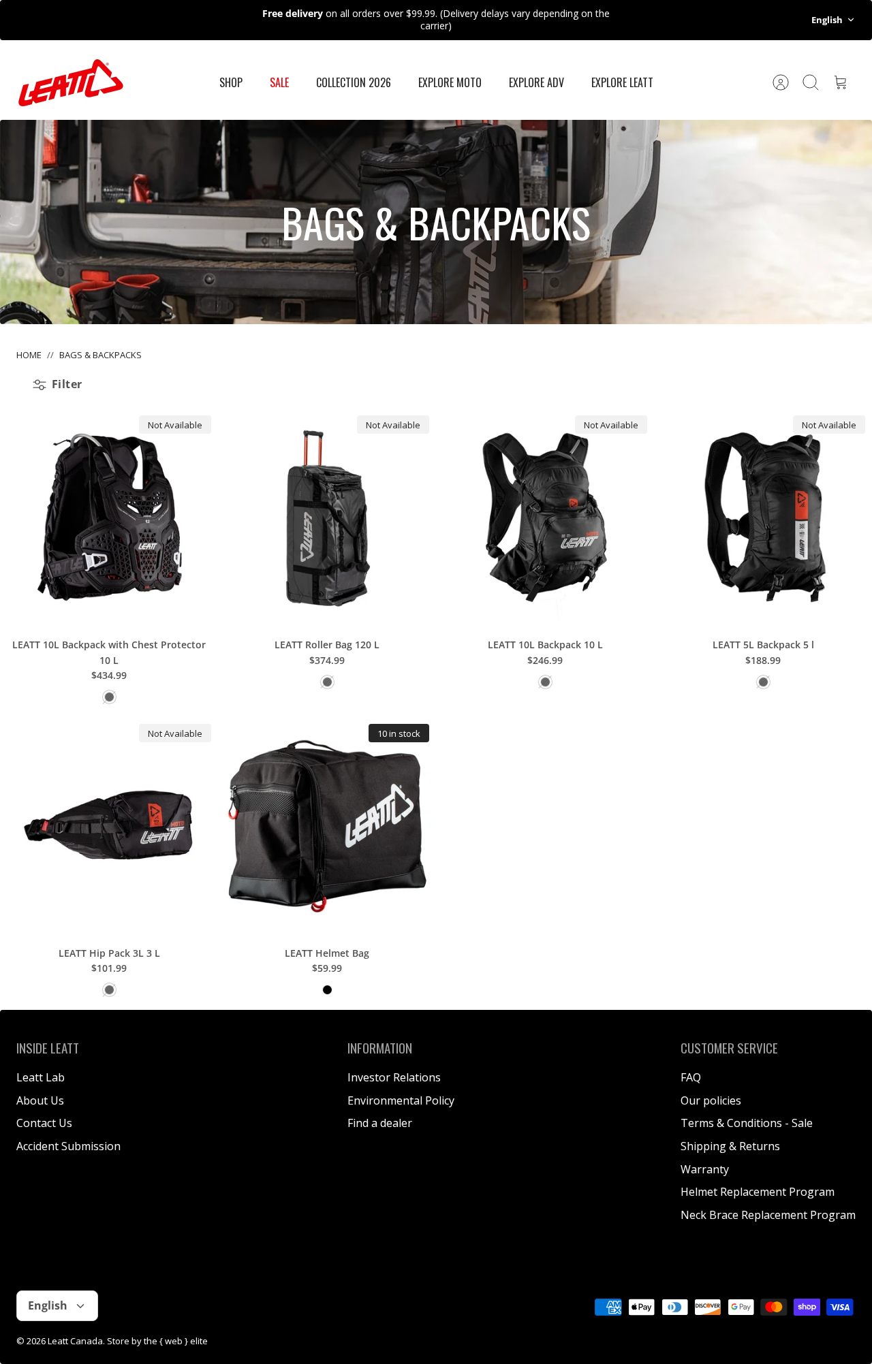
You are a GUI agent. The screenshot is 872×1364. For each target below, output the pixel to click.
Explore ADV (536, 82)
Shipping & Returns (730, 1146)
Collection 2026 (353, 82)
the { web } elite (176, 1341)
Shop (231, 82)
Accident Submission (68, 1146)
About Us (40, 1100)
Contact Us (44, 1122)
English (827, 20)
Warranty (705, 1169)
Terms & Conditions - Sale (747, 1122)
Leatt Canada (75, 1341)
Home (29, 355)
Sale (279, 82)
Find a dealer (379, 1122)
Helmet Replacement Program (758, 1191)
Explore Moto (450, 82)
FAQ (691, 1077)
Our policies (711, 1100)
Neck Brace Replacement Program (768, 1214)
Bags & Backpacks (100, 355)
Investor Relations (394, 1077)
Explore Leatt (622, 82)
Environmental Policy (400, 1100)
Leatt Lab (40, 1077)
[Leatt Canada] (70, 82)
